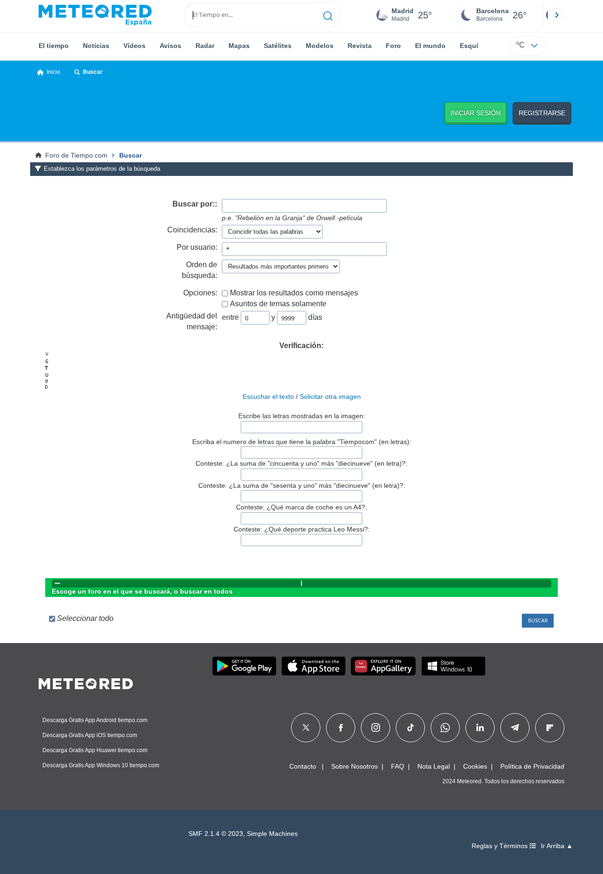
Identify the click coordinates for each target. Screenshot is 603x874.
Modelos (320, 45)
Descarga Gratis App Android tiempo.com (94, 720)
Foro (393, 45)
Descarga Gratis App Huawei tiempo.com (94, 750)
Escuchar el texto (268, 396)
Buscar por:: (194, 204)
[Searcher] (328, 15)
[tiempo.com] (95, 15)
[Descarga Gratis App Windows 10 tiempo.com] (453, 666)
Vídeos (134, 45)
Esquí (469, 45)
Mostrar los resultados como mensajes (294, 293)
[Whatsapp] (445, 727)
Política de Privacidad (532, 766)
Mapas (239, 45)
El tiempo (54, 45)
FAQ (397, 766)
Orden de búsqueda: (199, 270)
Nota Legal (433, 766)
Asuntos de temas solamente (278, 304)
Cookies (475, 766)
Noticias (96, 45)
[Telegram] (515, 727)
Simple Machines (272, 833)
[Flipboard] (549, 727)
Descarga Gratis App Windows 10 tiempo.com (100, 765)
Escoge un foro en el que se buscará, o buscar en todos (142, 591)
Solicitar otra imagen (330, 396)
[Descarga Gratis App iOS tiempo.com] (313, 666)
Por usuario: (197, 247)
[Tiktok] (410, 727)
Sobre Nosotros (354, 766)
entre (230, 317)
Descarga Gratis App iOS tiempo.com (89, 735)
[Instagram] (375, 727)
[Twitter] (306, 727)
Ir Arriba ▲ (557, 846)
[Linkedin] (480, 727)
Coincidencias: (192, 230)
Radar (205, 45)
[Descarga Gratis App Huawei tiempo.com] (383, 666)
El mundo (430, 45)
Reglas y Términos (501, 846)
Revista (360, 45)
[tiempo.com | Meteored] (86, 682)
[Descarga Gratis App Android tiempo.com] (244, 666)
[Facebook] (341, 727)
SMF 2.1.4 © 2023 (215, 833)
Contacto (302, 766)
